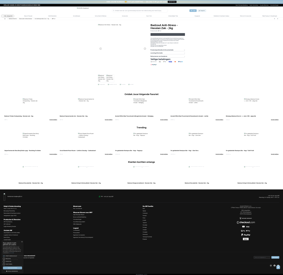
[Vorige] (274, 18)
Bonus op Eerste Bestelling (79, 217)
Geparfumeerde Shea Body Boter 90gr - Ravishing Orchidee (22, 150)
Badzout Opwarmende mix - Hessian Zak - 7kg (73, 116)
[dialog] (12, 257)
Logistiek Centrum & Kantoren (11, 235)
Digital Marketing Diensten (10, 226)
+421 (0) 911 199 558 (273, 195)
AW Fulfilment (7, 224)
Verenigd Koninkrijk (147, 236)
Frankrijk (145, 215)
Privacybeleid (76, 232)
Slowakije (145, 225)
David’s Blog (7, 237)
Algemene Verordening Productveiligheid (83, 237)
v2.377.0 (145, 274)
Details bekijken (53, 119)
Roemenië (145, 234)
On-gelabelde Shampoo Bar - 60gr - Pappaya (128, 150)
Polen (144, 218)
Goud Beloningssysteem (79, 221)
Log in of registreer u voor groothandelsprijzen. (167, 34)
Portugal (145, 227)
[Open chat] (278, 267)
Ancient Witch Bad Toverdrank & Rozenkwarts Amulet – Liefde (189, 116)
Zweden (145, 229)
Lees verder (11, 252)
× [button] (21, 241)
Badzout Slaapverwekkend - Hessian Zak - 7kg (141, 183)
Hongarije (145, 232)
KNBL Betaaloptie (77, 224)
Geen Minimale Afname (78, 214)
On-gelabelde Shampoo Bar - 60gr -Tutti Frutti (240, 150)
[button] (12, 271)
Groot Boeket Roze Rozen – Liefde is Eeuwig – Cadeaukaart (78, 150)
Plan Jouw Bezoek (77, 208)
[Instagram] (271, 266)
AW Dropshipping (8, 221)
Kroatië (144, 220)
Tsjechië (145, 222)
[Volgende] (277, 18)
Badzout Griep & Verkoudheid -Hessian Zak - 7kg (86, 183)
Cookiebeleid (76, 230)
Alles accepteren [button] (12, 268)
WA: (107, 196)
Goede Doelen (7, 239)
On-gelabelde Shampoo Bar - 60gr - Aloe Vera (184, 150)
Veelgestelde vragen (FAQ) (10, 215)
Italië (144, 208)
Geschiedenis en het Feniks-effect (12, 232)
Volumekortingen (77, 219)
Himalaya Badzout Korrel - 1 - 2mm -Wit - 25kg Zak (241, 116)
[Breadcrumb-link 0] (5, 18)
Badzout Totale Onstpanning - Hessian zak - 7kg (18, 116)
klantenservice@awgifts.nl (15, 196)
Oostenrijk (145, 213)
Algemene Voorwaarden (79, 235)
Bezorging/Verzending (9, 210)
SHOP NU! (172, 2)
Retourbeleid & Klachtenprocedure (12, 213)
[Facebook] (274, 266)
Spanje (144, 210)
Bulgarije (145, 239)
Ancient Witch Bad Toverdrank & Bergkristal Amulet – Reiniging (134, 116)
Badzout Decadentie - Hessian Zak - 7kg (31, 183)
